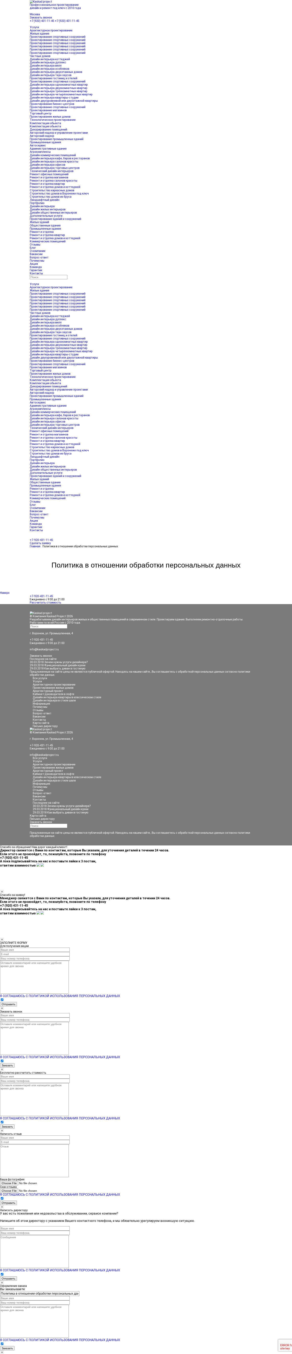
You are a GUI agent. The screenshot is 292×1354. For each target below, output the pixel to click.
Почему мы (37, 260)
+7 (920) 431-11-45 (42, 20)
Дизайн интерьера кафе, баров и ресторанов (60, 158)
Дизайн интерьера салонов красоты (54, 161)
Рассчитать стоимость (45, 602)
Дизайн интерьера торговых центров (55, 167)
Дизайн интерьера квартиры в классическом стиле (67, 697)
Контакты (36, 273)
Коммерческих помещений (48, 241)
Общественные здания (45, 225)
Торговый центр (40, 113)
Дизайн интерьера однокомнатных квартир (59, 84)
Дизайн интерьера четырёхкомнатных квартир (61, 94)
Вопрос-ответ (39, 257)
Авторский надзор (42, 135)
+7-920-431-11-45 (41, 540)
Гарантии (36, 270)
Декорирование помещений (48, 129)
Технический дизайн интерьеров (51, 171)
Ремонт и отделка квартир (47, 183)
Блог (33, 247)
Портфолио (37, 203)
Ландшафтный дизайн (44, 199)
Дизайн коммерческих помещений (53, 155)
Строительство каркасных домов (52, 190)
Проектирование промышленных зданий (56, 139)
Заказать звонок (41, 17)
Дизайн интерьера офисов (47, 164)
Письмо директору (45, 726)
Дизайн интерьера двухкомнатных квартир (58, 88)
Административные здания (48, 148)
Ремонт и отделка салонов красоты (53, 180)
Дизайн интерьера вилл (46, 65)
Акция (34, 263)
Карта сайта (41, 722)
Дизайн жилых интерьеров (48, 209)
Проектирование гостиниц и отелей (53, 78)
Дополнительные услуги (46, 215)
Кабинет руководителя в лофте (53, 694)
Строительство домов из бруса (51, 196)
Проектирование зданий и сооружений (55, 219)
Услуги (34, 27)
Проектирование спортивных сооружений (57, 36)
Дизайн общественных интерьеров (53, 212)
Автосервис (38, 145)
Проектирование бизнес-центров (52, 103)
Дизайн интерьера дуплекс (48, 62)
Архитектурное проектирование (51, 30)
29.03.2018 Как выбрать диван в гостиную (57, 668)
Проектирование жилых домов (50, 116)
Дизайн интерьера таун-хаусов (51, 75)
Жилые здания (39, 33)
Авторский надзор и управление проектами (59, 132)
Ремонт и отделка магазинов (49, 177)
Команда (36, 267)
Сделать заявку (40, 543)
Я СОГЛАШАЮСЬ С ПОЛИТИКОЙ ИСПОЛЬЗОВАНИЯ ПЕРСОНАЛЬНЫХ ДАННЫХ (60, 996)
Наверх (5, 592)
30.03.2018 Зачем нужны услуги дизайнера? (59, 662)
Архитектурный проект (48, 690)
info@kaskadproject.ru (44, 649)
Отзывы (35, 244)
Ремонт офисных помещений (49, 174)
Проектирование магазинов (48, 110)
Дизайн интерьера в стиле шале (54, 700)
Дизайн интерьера (42, 206)
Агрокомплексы (40, 151)
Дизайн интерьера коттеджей (50, 59)
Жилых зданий (39, 222)
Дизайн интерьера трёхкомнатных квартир (58, 91)
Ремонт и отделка (42, 231)
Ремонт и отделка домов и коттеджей (55, 187)
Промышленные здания (45, 142)
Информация (41, 703)
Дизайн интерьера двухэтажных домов (56, 72)
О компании (37, 250)
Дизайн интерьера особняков (49, 68)
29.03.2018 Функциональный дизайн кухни (57, 665)
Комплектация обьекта (45, 123)
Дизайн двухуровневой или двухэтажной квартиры (64, 100)
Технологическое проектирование (53, 119)
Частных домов (40, 56)
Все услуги (40, 678)
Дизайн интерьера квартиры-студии (54, 97)
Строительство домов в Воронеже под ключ (59, 193)
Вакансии (36, 254)
